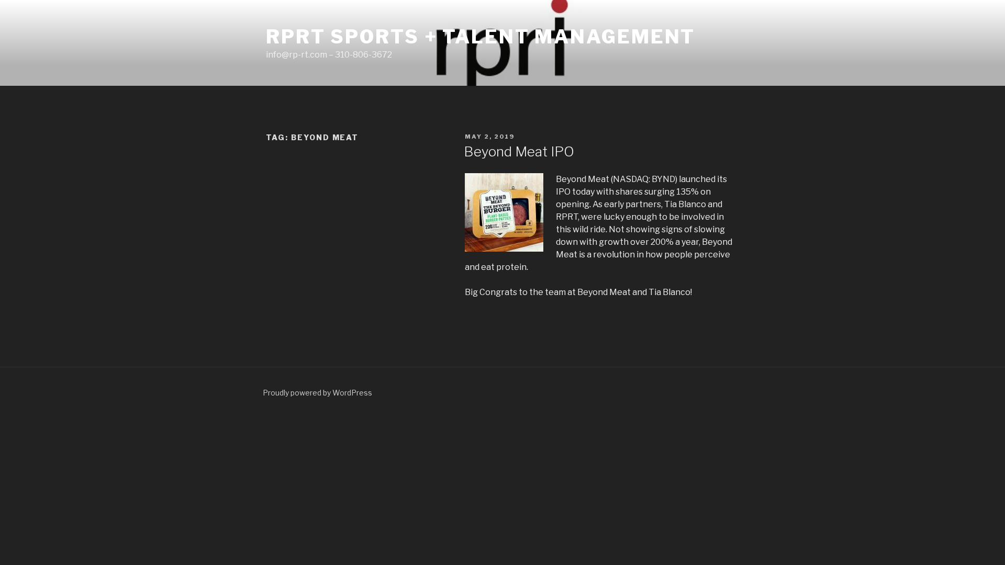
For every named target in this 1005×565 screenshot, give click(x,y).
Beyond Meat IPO (519, 151)
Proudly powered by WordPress (317, 392)
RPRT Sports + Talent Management (480, 36)
